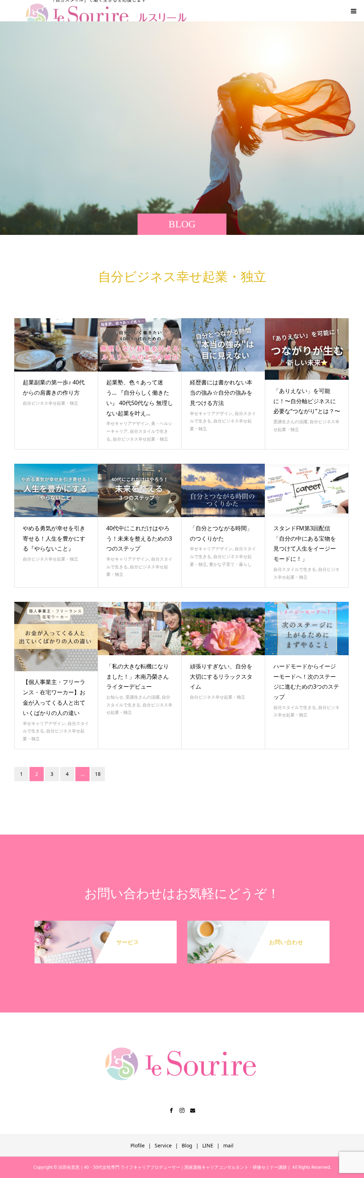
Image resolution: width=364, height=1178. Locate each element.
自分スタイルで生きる (294, 569)
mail (228, 1145)
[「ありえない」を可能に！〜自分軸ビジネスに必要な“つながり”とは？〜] (307, 349)
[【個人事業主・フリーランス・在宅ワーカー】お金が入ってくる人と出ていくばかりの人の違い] (56, 636)
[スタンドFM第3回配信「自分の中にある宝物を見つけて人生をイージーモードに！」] (307, 490)
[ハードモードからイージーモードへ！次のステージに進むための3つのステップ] (307, 628)
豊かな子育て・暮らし (230, 564)
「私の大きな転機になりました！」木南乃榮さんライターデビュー (137, 676)
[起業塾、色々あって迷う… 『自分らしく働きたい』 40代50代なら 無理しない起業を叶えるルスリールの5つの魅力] (140, 345)
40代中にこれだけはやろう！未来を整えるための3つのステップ (139, 538)
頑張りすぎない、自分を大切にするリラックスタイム (221, 676)
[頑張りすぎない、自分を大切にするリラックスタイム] (223, 628)
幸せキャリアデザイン (127, 423)
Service (163, 1145)
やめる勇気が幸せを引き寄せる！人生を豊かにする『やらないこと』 (54, 538)
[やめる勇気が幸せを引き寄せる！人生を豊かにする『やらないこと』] (56, 490)
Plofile (137, 1145)
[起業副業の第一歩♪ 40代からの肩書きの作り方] (56, 345)
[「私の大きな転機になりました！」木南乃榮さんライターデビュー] (140, 628)
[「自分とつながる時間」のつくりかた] (223, 490)
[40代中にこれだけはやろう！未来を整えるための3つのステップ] (140, 490)
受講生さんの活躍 (290, 422)
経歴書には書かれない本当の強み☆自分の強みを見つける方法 (221, 392)
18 (98, 774)
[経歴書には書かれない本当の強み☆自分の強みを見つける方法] (223, 345)
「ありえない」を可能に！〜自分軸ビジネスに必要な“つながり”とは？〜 (306, 401)
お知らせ (114, 697)
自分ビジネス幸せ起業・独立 (50, 403)
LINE (207, 1145)
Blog (187, 1145)
